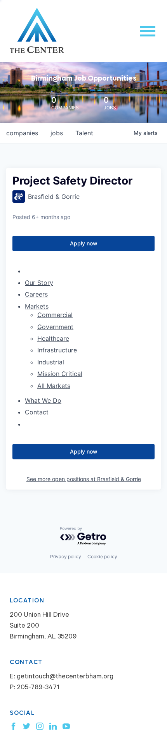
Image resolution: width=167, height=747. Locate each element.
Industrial (50, 362)
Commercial (55, 315)
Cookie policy (102, 556)
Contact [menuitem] (37, 412)
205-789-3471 (38, 688)
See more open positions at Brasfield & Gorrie (83, 479)
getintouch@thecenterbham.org (65, 677)
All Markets (53, 386)
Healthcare (53, 338)
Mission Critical (59, 374)
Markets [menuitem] (37, 306)
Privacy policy (65, 556)
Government (55, 327)
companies (22, 133)
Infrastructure (57, 350)
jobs (56, 133)
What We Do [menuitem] (43, 400)
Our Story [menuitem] (39, 282)
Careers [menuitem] (36, 294)
